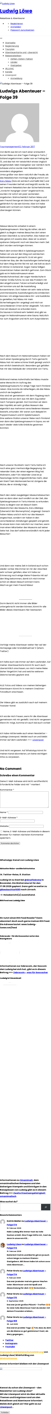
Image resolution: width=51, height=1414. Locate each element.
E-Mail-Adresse (9, 817)
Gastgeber (16, 65)
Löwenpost (38, 739)
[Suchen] (45, 1207)
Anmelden (15, 26)
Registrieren (16, 23)
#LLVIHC (9, 68)
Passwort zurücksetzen (22, 30)
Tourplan (10, 49)
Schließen (5, 1412)
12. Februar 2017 (27, 146)
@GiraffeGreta (32, 879)
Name (4, 812)
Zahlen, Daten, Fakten (21, 58)
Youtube (10, 1346)
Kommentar (7, 789)
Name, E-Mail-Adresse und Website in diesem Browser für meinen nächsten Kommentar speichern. (25, 834)
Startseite (10, 42)
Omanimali (26, 1180)
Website (4, 826)
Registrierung (12, 46)
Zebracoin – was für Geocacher (30, 972)
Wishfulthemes (8, 1358)
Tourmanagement (9, 146)
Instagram (11, 1343)
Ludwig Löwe (16, 11)
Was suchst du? (9, 1201)
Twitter (9, 1340)
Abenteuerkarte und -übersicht (21, 52)
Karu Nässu (5, 181)
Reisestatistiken (13, 55)
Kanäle (8, 71)
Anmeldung (16, 78)
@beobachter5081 (10, 889)
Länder (14, 62)
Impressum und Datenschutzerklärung (21, 1351)
